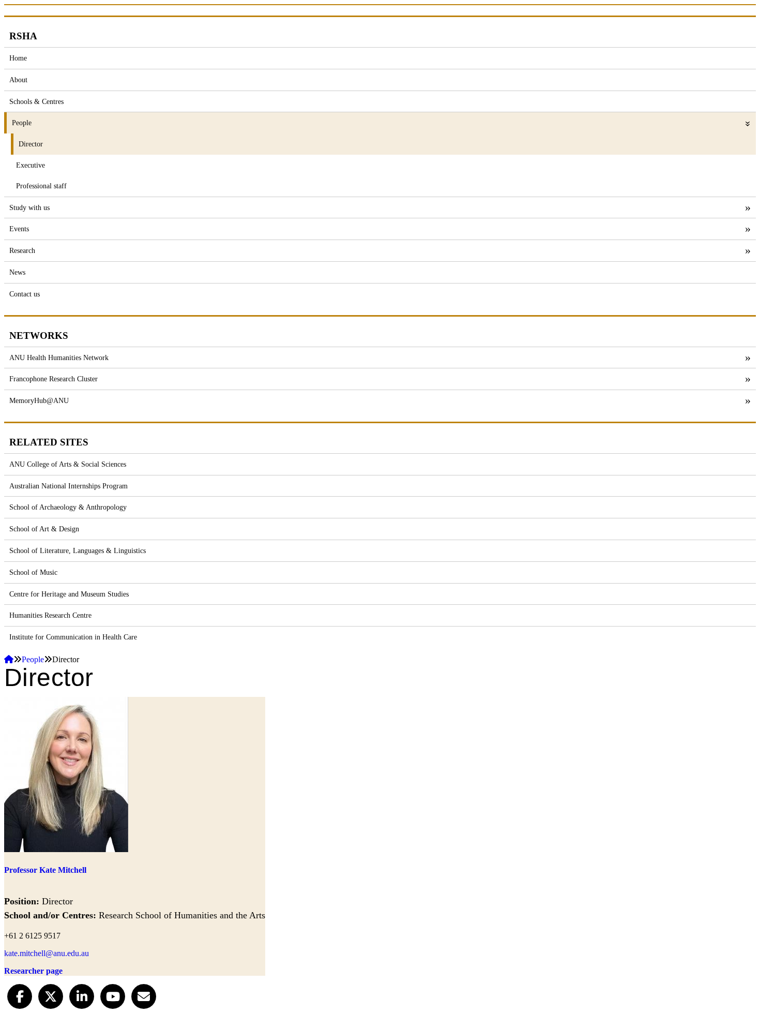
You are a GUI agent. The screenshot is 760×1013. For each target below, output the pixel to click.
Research (22, 250)
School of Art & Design (44, 529)
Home (18, 58)
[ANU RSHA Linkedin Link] (81, 995)
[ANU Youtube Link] (112, 995)
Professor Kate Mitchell (45, 870)
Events (19, 229)
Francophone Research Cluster (53, 379)
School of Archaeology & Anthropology (68, 507)
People (22, 122)
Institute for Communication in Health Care (73, 637)
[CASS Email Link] (143, 995)
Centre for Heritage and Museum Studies (69, 594)
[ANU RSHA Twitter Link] (50, 995)
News (17, 272)
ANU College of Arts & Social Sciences (67, 464)
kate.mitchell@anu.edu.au (46, 953)
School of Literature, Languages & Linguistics (77, 550)
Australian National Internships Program (68, 486)
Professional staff (41, 186)
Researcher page (33, 970)
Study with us (29, 207)
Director (31, 144)
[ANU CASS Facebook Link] (19, 995)
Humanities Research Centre (50, 615)
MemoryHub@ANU (39, 400)
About (18, 80)
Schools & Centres (36, 101)
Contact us (24, 294)
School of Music (33, 572)
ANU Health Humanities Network (59, 357)
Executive (30, 165)
